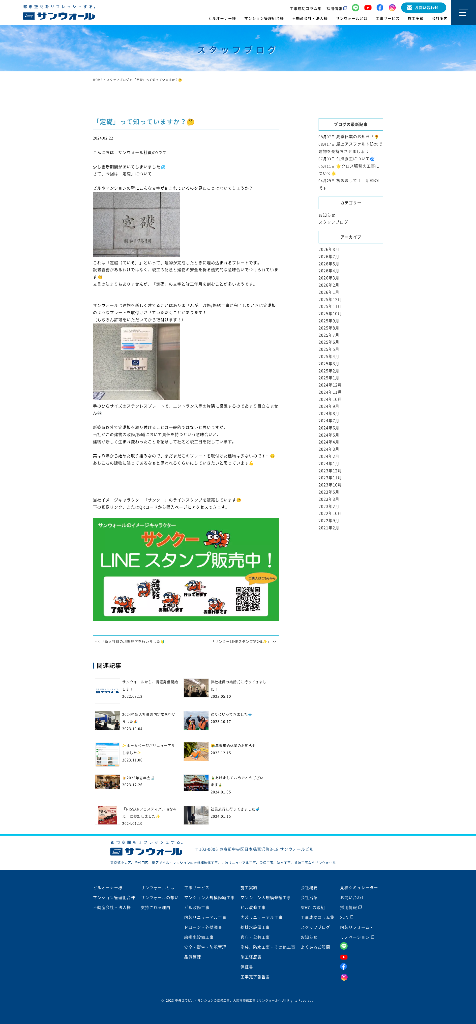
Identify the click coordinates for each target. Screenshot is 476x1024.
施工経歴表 (251, 957)
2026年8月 (329, 249)
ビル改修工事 (196, 907)
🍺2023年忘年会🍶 (138, 778)
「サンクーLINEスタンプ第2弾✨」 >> (243, 641)
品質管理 (192, 957)
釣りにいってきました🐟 (231, 714)
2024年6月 (329, 428)
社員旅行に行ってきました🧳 (235, 809)
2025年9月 (329, 321)
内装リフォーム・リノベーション (357, 932)
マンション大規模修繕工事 (209, 898)
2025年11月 (330, 306)
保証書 (246, 967)
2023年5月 (329, 492)
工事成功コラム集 (306, 8)
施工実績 (416, 18)
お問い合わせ (352, 898)
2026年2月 (329, 285)
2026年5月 (329, 264)
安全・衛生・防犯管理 (205, 947)
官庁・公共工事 (255, 937)
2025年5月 (329, 349)
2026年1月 (329, 292)
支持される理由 (155, 907)
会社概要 (309, 888)
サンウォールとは (352, 18)
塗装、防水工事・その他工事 (267, 947)
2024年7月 (329, 421)
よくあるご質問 (315, 947)
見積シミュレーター (359, 888)
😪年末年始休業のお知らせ (233, 745)
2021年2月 (329, 528)
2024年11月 (330, 392)
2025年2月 (329, 371)
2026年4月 (329, 271)
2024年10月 (330, 399)
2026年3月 (329, 278)
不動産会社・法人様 (310, 18)
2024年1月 (329, 464)
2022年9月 (329, 521)
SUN (345, 917)
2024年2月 (329, 456)
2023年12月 (330, 471)
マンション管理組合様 (264, 18)
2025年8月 (329, 328)
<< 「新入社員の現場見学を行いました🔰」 (132, 641)
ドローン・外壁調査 (203, 927)
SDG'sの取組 (313, 907)
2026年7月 (329, 257)
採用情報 (335, 8)
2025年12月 (330, 299)
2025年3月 (329, 364)
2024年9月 (329, 406)
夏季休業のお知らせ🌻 (357, 137)
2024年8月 (329, 413)
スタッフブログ (333, 222)
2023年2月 (329, 506)
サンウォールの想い (160, 898)
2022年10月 (330, 513)
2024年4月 (329, 442)
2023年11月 (330, 478)
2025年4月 (329, 356)
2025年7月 (329, 335)
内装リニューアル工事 (205, 917)
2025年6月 (329, 342)
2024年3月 (329, 449)
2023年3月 (329, 499)
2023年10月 (330, 485)
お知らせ (327, 215)
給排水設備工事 (199, 937)
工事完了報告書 (255, 977)
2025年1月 (329, 378)
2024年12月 (330, 385)
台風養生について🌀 (355, 159)
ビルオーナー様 (222, 18)
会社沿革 (309, 898)
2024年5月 (329, 435)
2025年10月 (330, 314)
